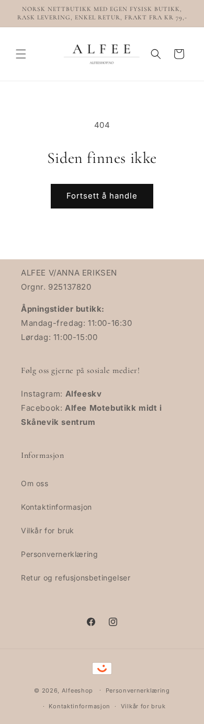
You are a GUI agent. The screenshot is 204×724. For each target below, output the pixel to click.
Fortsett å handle (102, 196)
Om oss (35, 483)
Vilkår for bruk (47, 530)
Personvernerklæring (59, 554)
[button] (20, 53)
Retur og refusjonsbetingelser (75, 577)
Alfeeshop (77, 690)
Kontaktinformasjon (56, 506)
